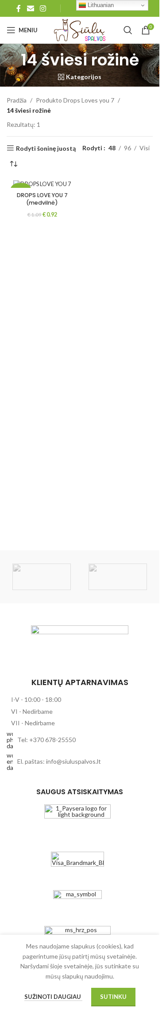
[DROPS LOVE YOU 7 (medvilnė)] (42, 184)
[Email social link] (30, 8)
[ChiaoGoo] (42, 577)
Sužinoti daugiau (53, 996)
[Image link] (79, 647)
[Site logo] (79, 29)
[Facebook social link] (18, 8)
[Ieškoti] (128, 30)
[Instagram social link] (43, 8)
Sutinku (113, 996)
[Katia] (118, 577)
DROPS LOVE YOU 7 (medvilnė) (42, 199)
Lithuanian (100, 5)
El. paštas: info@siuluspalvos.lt (59, 761)
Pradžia (17, 100)
